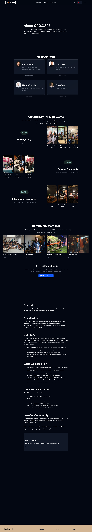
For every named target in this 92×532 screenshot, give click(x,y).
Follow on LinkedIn (47, 275)
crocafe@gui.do (36, 447)
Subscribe (53, 2)
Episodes (38, 2)
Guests (46, 2)
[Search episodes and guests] (74, 2)
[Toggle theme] (84, 2)
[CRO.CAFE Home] (10, 2)
